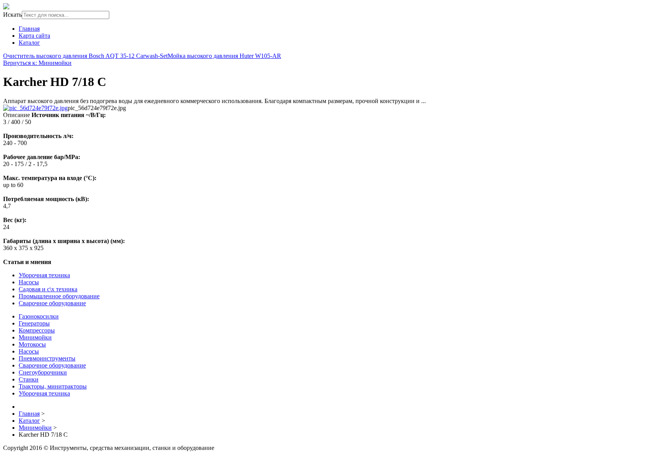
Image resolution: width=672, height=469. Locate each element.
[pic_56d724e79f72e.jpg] (35, 108)
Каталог (29, 42)
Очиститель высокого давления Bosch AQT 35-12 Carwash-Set (85, 55)
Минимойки (35, 337)
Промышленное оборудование (59, 296)
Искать (12, 14)
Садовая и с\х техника (48, 289)
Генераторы (34, 323)
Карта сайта (34, 35)
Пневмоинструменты (47, 358)
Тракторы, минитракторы (53, 386)
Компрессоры (37, 330)
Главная (29, 28)
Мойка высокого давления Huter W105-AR (224, 55)
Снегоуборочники (43, 372)
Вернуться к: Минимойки (37, 63)
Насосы (29, 282)
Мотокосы (32, 344)
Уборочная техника (44, 275)
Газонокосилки (39, 316)
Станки (28, 379)
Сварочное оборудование (52, 303)
